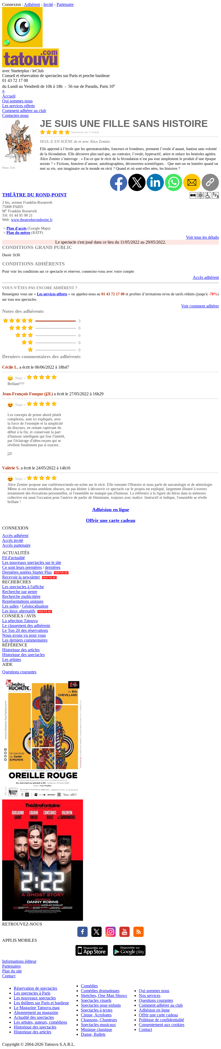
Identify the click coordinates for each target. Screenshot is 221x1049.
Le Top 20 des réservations (25, 630)
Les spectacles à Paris (32, 993)
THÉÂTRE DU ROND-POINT (34, 195)
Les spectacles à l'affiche (23, 586)
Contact (8, 976)
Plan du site (12, 971)
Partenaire (65, 4)
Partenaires (11, 966)
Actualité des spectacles (34, 1017)
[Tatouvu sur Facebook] (82, 935)
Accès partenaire (16, 545)
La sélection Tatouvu (20, 620)
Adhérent (32, 4)
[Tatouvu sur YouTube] (123, 935)
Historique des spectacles (23, 654)
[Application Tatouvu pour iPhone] (91, 956)
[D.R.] (18, 162)
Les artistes (11, 659)
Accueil (8, 96)
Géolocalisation (35, 606)
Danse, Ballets (93, 1034)
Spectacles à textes (96, 1010)
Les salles (10, 606)
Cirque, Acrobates (96, 1015)
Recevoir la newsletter (21, 577)
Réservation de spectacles (35, 988)
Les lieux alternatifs (18, 611)
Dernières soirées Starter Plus (27, 572)
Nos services (149, 995)
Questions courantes (19, 672)
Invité (48, 4)
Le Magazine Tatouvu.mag (37, 1007)
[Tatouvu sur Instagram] (109, 935)
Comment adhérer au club (24, 110)
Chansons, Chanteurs (99, 1019)
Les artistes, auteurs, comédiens (40, 1022)
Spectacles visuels (96, 1000)
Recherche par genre (19, 591)
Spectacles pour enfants (101, 1005)
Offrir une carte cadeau (110, 520)
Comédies (89, 986)
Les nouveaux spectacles (35, 998)
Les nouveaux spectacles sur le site (31, 562)
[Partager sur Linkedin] (155, 182)
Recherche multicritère (21, 596)
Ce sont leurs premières (22, 567)
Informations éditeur (19, 961)
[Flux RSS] (137, 935)
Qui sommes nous (17, 101)
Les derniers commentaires (24, 640)
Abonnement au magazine (36, 1012)
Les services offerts (18, 105)
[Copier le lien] (210, 182)
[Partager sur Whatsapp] (173, 182)
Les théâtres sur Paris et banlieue (41, 1002)
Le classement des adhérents (26, 625)
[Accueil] (22, 46)
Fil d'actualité (13, 557)
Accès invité (12, 540)
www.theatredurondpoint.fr (32, 220)
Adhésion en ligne (110, 509)
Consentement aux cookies (161, 1024)
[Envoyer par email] (192, 182)
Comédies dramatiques (100, 990)
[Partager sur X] (137, 182)
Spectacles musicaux (98, 1024)
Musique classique (96, 1029)
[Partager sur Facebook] (118, 182)
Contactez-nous (15, 115)
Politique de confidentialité (161, 1019)
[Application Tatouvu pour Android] (129, 956)
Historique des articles (21, 650)
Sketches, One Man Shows (104, 995)
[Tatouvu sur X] (95, 935)
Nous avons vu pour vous (24, 635)
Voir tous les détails (202, 237)
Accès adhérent (206, 277)
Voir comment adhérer (200, 306)
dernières (52, 567)
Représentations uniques (22, 601)
